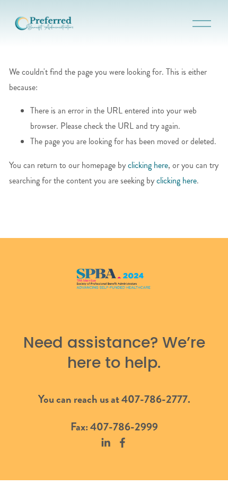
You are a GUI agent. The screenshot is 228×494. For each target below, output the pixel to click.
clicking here (148, 165)
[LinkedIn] (105, 442)
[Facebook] (122, 442)
